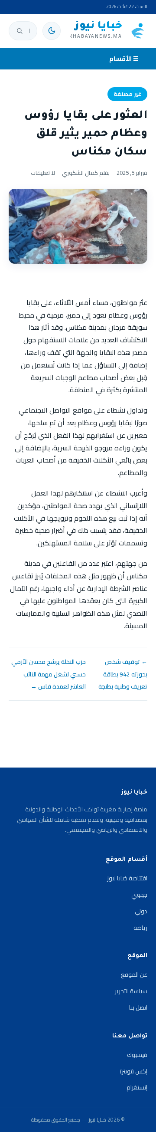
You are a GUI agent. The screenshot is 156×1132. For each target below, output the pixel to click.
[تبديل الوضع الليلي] (51, 31)
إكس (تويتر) (133, 1071)
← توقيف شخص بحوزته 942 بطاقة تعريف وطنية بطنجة (122, 674)
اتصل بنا (138, 1007)
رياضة (140, 927)
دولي (141, 911)
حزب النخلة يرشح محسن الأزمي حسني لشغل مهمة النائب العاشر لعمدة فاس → (48, 674)
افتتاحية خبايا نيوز (127, 878)
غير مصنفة (127, 94)
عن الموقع (134, 974)
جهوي (139, 894)
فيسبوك (137, 1054)
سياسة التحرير (131, 991)
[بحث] (19, 30)
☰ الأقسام (124, 58)
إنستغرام (137, 1087)
